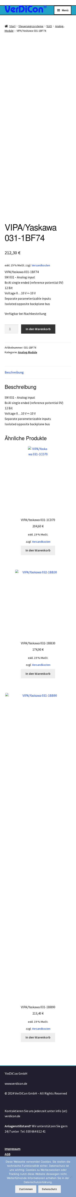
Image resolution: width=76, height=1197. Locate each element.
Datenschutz (49, 1189)
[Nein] (71, 1177)
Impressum (12, 1149)
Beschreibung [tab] (14, 372)
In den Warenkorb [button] (38, 550)
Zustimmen (26, 1189)
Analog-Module (27, 352)
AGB (7, 1154)
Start (12, 26)
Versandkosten (41, 265)
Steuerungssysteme (30, 26)
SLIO (49, 26)
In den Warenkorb (38, 329)
